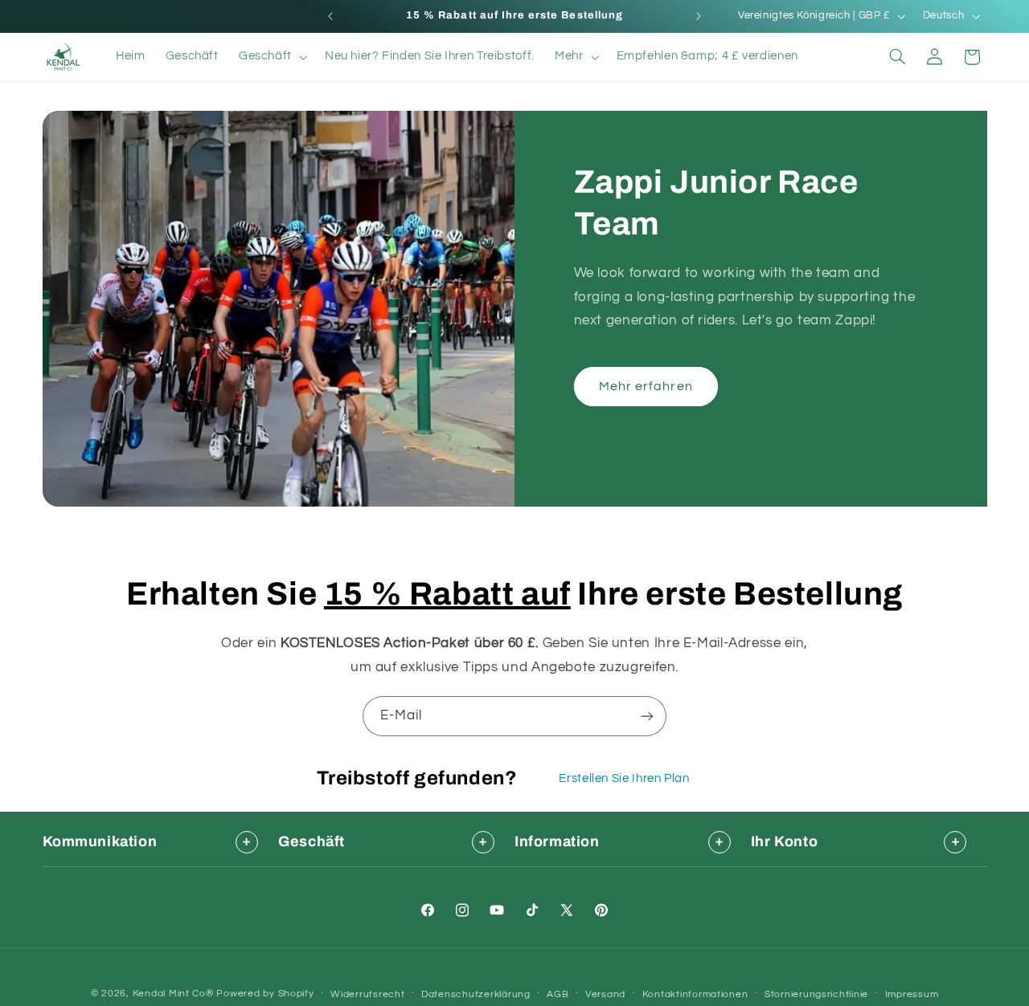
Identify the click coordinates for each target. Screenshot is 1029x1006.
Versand (605, 994)
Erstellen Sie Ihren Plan (624, 778)
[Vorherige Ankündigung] (330, 16)
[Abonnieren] (647, 715)
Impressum (912, 994)
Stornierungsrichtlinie (816, 994)
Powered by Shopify (265, 993)
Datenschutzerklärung (476, 994)
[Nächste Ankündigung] (698, 16)
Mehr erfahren (646, 386)
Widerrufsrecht (367, 994)
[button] (271, 57)
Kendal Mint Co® (173, 993)
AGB (557, 994)
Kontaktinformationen (695, 994)
